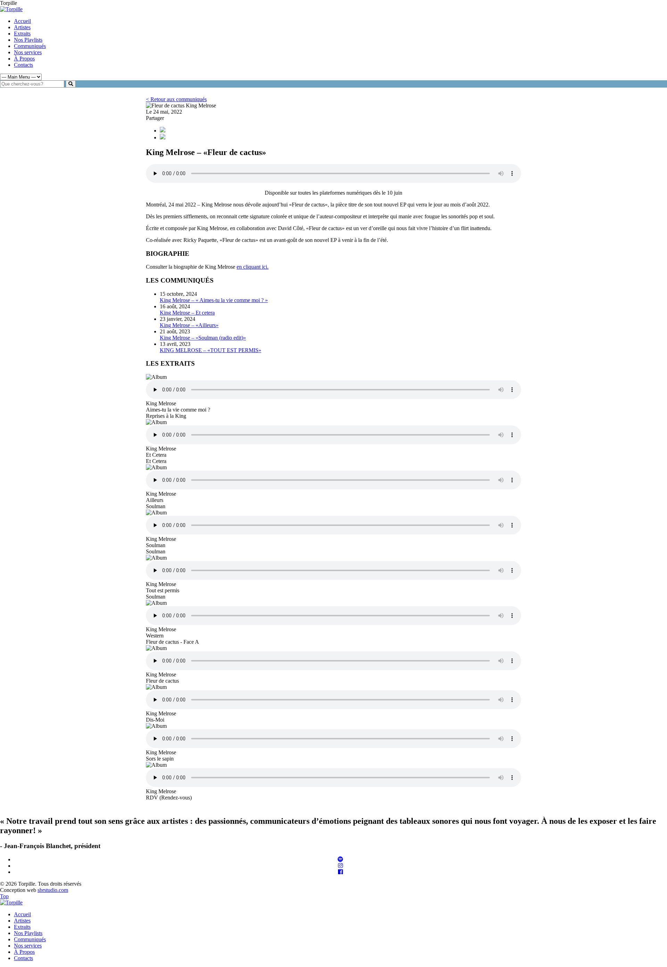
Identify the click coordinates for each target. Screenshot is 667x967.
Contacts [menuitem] (23, 958)
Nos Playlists (28, 40)
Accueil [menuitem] (22, 914)
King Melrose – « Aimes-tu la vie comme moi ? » (214, 300)
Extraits (22, 33)
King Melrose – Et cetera (187, 313)
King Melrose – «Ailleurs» (189, 325)
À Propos (24, 59)
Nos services (28, 52)
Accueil (22, 21)
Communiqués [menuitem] (30, 939)
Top (4, 896)
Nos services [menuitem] (28, 946)
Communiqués (30, 46)
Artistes (22, 27)
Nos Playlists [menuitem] (28, 933)
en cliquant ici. (253, 267)
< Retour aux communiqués (176, 99)
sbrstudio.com (53, 890)
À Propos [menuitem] (24, 952)
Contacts (23, 65)
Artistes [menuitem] (22, 921)
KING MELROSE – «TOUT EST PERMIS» (210, 350)
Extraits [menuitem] (22, 927)
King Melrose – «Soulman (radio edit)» (203, 338)
